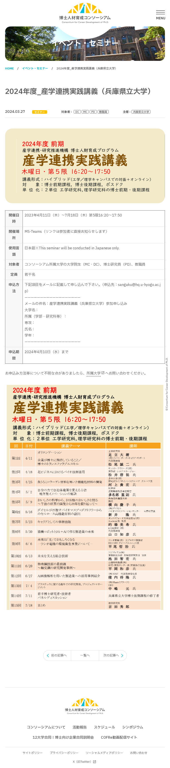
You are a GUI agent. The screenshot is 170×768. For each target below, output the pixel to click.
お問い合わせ (138, 753)
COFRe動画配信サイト (119, 737)
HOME (9, 68)
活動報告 (80, 727)
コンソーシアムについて (46, 727)
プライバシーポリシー (64, 753)
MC (85, 112)
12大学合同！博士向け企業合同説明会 (63, 737)
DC (77, 112)
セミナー (39, 112)
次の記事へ (111, 655)
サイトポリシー (33, 753)
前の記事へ (59, 655)
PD (93, 112)
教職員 (103, 112)
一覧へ (85, 655)
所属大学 (94, 373)
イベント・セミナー (35, 68)
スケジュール (104, 727)
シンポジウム (132, 727)
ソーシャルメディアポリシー (104, 753)
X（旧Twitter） (83, 762)
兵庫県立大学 (141, 112)
